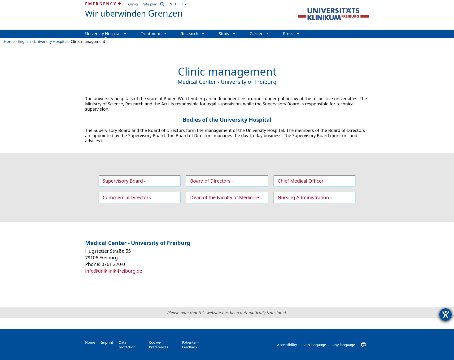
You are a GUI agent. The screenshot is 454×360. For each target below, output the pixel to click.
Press (288, 33)
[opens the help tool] (445, 314)
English (24, 41)
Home (9, 41)
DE (177, 3)
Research (189, 33)
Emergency (101, 3)
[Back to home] (333, 14)
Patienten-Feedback (190, 344)
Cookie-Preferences (158, 344)
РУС (185, 3)
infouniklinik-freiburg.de (113, 271)
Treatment (151, 33)
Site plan (150, 4)
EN (170, 3)
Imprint (108, 342)
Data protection (133, 344)
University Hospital (102, 33)
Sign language (316, 344)
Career (256, 33)
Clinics (133, 4)
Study (224, 33)
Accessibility (288, 344)
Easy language (345, 344)
